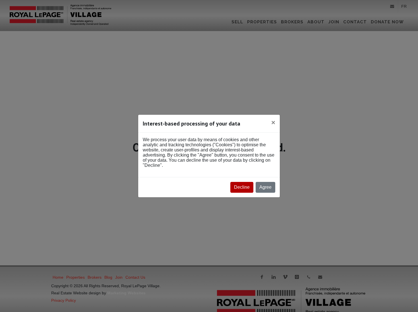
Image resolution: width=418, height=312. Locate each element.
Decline (242, 187)
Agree (265, 187)
